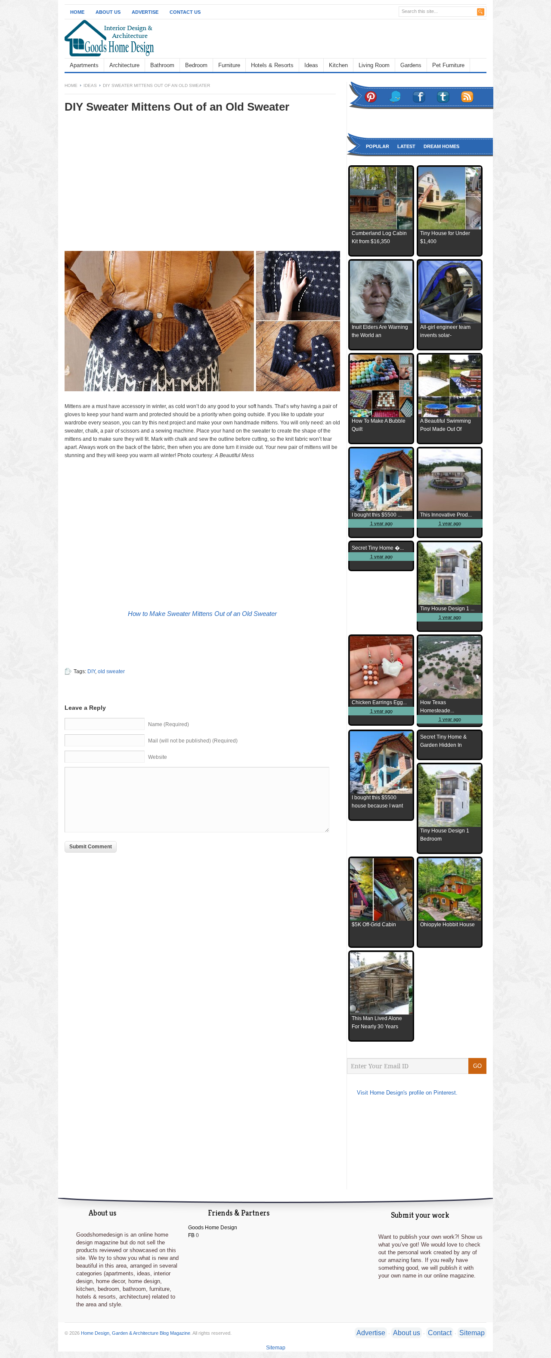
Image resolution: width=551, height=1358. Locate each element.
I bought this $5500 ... (377, 515)
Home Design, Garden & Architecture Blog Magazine (135, 1333)
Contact (440, 1332)
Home (77, 12)
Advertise (145, 12)
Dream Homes (441, 146)
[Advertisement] (137, 188)
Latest (406, 146)
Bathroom (162, 65)
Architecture (124, 65)
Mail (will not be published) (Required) (193, 741)
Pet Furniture (448, 65)
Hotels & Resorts (272, 65)
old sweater (111, 671)
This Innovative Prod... (446, 515)
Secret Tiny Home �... (378, 548)
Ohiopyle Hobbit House (447, 925)
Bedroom (196, 65)
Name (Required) (168, 724)
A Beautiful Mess (234, 455)
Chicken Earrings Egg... (379, 702)
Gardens (410, 65)
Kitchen (338, 65)
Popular (377, 146)
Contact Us (185, 12)
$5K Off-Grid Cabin (374, 925)
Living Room (374, 65)
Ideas (311, 65)
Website (157, 757)
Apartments (84, 65)
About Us (108, 12)
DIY (91, 671)
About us (406, 1332)
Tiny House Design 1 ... (447, 609)
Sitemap (472, 1332)
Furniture (229, 65)
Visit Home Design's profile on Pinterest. (407, 1092)
